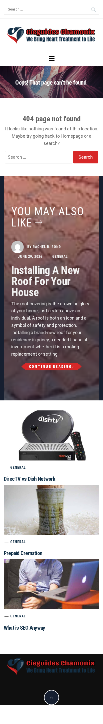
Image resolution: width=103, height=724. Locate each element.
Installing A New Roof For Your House (45, 281)
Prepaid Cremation (23, 553)
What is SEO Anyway (24, 628)
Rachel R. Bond (47, 247)
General (60, 257)
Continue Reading (50, 367)
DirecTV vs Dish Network (29, 479)
